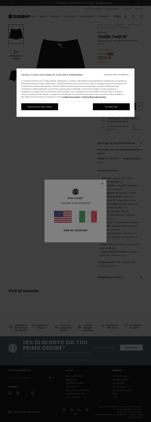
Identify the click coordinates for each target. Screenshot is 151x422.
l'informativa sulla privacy (94, 96)
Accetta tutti (111, 107)
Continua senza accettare (116, 75)
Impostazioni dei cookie (39, 107)
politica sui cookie (71, 96)
